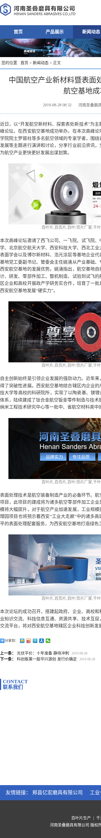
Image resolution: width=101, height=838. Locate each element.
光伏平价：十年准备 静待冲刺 (43, 653)
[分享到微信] (48, 641)
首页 (18, 31)
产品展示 (55, 31)
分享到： (11, 641)
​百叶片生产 (81, 818)
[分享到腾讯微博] (35, 641)
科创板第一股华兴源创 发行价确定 (47, 659)
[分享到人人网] (41, 641)
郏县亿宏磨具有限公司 (57, 792)
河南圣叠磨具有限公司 (69, 825)
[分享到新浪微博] (28, 641)
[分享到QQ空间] (22, 641)
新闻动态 (41, 63)
